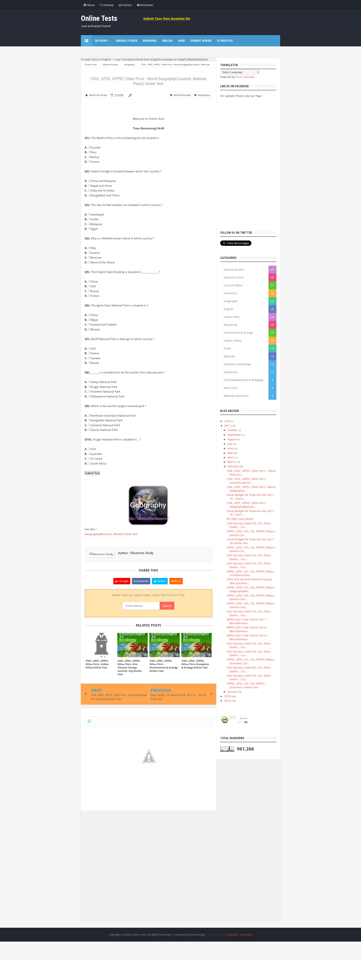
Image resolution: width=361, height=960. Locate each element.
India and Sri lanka (99, 190)
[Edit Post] (129, 95)
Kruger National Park (101, 387)
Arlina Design (196, 934)
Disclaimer (146, 5)
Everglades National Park (104, 420)
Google (123, 581)
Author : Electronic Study (135, 553)
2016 (227, 696)
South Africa (95, 463)
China (91, 281)
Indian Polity (232, 317)
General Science (234, 277)
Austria (92, 253)
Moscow (93, 257)
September (235, 435)
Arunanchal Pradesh (101, 324)
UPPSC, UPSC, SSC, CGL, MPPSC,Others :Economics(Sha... (250, 573)
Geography (203, 95)
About (90, 5)
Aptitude (229, 356)
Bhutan (92, 329)
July (230, 444)
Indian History (233, 340)
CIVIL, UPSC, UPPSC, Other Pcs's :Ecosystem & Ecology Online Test (195, 664)
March (232, 462)
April (231, 457)
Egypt (91, 229)
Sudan (92, 219)
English (228, 309)
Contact (126, 5)
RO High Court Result (240, 519)
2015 (227, 700)
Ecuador (93, 147)
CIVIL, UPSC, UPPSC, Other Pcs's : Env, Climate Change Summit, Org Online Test (130, 667)
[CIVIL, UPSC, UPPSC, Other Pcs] (101, 645)
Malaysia (93, 224)
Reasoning (230, 325)
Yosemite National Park (103, 391)
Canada (92, 358)
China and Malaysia (100, 181)
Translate (248, 77)
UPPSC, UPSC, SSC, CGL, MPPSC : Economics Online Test (246, 685)
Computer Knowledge (237, 364)
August (232, 439)
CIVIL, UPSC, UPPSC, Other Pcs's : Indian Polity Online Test (97, 664)
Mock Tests (231, 388)
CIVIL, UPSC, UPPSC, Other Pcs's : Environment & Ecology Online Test (163, 666)
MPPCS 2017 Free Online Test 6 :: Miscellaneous (247, 629)
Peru (90, 152)
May (231, 453)
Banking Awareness (236, 395)
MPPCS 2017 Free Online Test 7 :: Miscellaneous (247, 621)
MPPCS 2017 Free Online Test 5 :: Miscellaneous (247, 637)
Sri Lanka (93, 458)
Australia (93, 454)
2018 (227, 421)
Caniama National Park (102, 425)
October (233, 430)
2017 (227, 425)
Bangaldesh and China (102, 195)
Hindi (227, 348)
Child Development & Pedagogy (243, 380)
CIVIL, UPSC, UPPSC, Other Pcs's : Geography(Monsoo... (247, 504)
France (92, 162)
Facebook (141, 581)
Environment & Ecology (238, 332)
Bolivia (92, 157)
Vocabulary (231, 372)
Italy (90, 248)
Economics (230, 293)
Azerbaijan (94, 214)
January (233, 691)
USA (90, 286)
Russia (92, 291)
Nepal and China (98, 186)
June (231, 448)
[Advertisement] (148, 836)
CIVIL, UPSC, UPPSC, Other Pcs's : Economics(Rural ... (247, 480)
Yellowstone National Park (104, 396)
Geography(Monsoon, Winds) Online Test (111, 534)
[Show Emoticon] (89, 721)
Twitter (161, 581)
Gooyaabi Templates (240, 934)
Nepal (91, 320)
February (234, 466)
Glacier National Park (101, 430)
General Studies (181, 95)
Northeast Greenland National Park (110, 415)
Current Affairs (233, 285)
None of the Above (100, 262)
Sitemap (108, 5)
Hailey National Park (101, 382)
